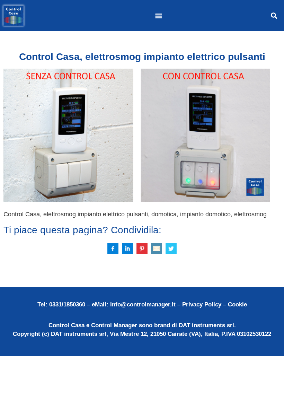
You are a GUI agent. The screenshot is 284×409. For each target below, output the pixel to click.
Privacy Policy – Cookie (214, 304)
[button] (158, 15)
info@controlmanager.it (143, 304)
